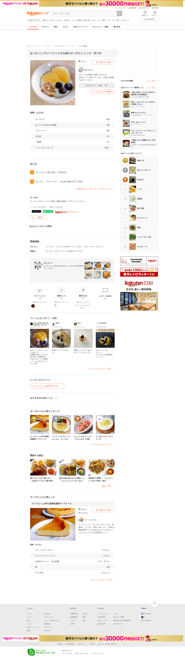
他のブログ (75, 212)
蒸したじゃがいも (56, 20)
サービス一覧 (66, 653)
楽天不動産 (101, 617)
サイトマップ (48, 617)
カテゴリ (45, 27)
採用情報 (92, 644)
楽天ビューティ (103, 620)
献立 (56, 27)
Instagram (147, 620)
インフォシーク (121, 8)
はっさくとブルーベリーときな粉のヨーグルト (64, 251)
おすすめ (33, 27)
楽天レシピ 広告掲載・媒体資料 (107, 644)
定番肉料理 (74, 614)
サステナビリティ (97, 653)
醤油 (103, 20)
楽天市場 (155, 8)
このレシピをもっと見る (101, 580)
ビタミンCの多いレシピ (66, 247)
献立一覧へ (107, 486)
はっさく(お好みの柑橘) (46, 125)
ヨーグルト (71, 46)
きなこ (79, 247)
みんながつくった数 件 (96, 85)
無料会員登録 (150, 19)
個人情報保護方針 (70, 644)
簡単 (84, 617)
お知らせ (47, 631)
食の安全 (116, 27)
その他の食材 (59, 46)
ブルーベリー (41, 131)
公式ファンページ (80, 27)
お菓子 (72, 624)
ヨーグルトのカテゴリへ (101, 444)
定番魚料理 (74, 617)
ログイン (154, 15)
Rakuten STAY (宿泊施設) (122, 620)
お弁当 (85, 614)
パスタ (72, 620)
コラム (65, 27)
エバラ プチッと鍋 (113, 20)
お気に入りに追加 (105, 62)
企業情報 (59, 644)
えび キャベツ (96, 20)
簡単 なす (45, 20)
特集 (28, 631)
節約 (84, 620)
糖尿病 (80, 20)
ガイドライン (48, 627)
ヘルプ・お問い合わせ (51, 620)
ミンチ (73, 20)
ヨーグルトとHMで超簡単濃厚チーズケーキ (51, 504)
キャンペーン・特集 (100, 27)
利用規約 (47, 624)
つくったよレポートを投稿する (102, 92)
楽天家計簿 (132, 8)
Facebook (147, 614)
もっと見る (150, 81)
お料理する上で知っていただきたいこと (94, 189)
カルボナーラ (125, 20)
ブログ (115, 614)
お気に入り (145, 15)
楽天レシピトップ (33, 46)
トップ (29, 614)
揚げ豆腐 (87, 20)
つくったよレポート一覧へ (100, 369)
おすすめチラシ (144, 8)
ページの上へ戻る (154, 604)
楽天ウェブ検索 (118, 617)
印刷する (40, 217)
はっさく (100, 247)
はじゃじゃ (48, 263)
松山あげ (67, 20)
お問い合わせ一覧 (81, 653)
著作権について (82, 644)
